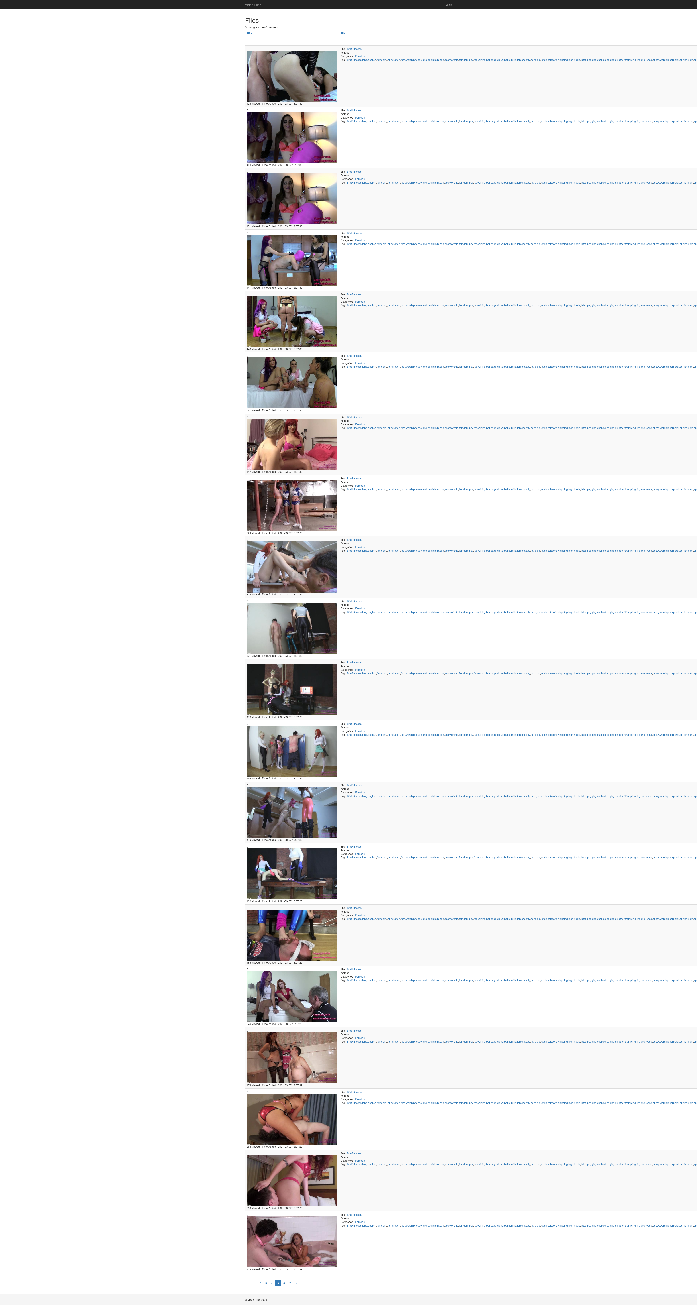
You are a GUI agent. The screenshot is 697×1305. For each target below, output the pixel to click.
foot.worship (408, 60)
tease (649, 60)
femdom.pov (466, 60)
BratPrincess (354, 49)
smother (619, 60)
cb (498, 60)
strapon (439, 60)
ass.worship (451, 60)
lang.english (369, 60)
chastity (525, 60)
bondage (491, 60)
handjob (535, 60)
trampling (630, 60)
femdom (381, 60)
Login (449, 4)
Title (249, 32)
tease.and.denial (425, 60)
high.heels (574, 60)
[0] (292, 76)
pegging (591, 60)
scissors (552, 60)
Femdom (360, 56)
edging (610, 60)
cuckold (601, 60)
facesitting (480, 60)
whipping (563, 60)
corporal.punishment (681, 60)
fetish (544, 60)
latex (583, 60)
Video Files (253, 4)
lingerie (641, 60)
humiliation (394, 60)
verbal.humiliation (511, 60)
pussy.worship (661, 60)
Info (343, 32)
